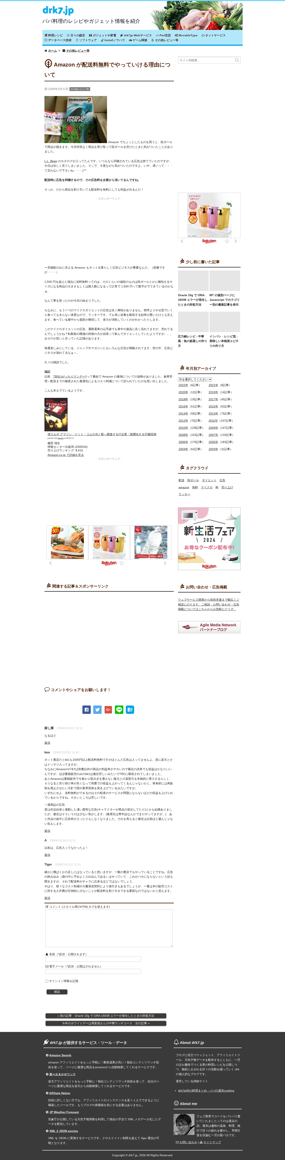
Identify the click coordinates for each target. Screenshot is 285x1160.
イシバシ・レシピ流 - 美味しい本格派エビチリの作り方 (224, 341)
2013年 (213, 413)
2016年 (183, 406)
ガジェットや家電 (104, 35)
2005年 (213, 442)
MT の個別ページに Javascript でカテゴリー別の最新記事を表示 (224, 299)
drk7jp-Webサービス (137, 35)
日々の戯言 (77, 35)
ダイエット (209, 480)
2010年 (183, 427)
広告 (222, 480)
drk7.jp (58, 9)
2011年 (213, 420)
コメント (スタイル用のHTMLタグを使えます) (79, 906)
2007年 (213, 435)
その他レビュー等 (166, 40)
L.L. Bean (50, 161)
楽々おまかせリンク (62, 1074)
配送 (181, 480)
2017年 (213, 399)
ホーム (52, 50)
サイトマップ (212, 1142)
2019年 (213, 392)
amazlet (61, 438)
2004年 (183, 449)
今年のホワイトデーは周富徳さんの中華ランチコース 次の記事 (104, 1023)
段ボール (193, 480)
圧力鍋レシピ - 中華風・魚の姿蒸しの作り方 (192, 341)
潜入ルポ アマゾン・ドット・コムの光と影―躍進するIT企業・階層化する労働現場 (102, 434)
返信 (47, 742)
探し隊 (49, 728)
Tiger (48, 864)
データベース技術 (59, 40)
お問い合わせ (188, 1142)
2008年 (183, 435)
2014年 (183, 413)
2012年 (183, 420)
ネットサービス (215, 35)
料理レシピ (55, 35)
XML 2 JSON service (63, 1131)
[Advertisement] (109, 231)
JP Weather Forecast (64, 1112)
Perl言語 (165, 35)
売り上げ (227, 487)
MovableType (188, 35)
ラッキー (184, 494)
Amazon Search (60, 1055)
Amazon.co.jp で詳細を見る (66, 455)
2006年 (183, 442)
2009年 (213, 427)
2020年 (183, 392)
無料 (195, 487)
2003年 (213, 449)
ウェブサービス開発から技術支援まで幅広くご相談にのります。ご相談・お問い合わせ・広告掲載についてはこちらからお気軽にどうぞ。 (208, 604)
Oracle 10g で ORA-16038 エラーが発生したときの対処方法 (193, 299)
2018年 (183, 399)
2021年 (213, 385)
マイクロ (207, 487)
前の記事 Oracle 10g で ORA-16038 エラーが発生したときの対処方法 (107, 1015)
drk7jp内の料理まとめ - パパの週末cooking (206, 1090)
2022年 (183, 385)
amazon (184, 487)
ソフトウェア (87, 40)
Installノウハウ (114, 40)
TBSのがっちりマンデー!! (70, 376)
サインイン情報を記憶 (63, 981)
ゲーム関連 (139, 40)
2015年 (213, 406)
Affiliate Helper (59, 1093)
